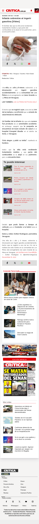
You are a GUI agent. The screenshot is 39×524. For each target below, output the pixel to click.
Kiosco (22, 481)
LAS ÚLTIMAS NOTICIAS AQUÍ (25, 102)
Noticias (5, 505)
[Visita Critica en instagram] (32, 501)
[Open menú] (3, 10)
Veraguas (16, 73)
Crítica (5, 481)
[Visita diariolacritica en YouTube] (26, 501)
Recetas (6, 493)
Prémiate (23, 490)
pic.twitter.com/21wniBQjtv (26, 252)
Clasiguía (23, 487)
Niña (11, 73)
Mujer (5, 490)
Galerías (33, 505)
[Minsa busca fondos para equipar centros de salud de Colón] (19, 284)
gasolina (22, 73)
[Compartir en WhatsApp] (23, 63)
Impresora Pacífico (26, 493)
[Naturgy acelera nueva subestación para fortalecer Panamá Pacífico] (9, 323)
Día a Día (6, 487)
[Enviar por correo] (29, 64)
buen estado (30, 73)
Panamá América (9, 484)
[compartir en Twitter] (15, 64)
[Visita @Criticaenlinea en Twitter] (13, 501)
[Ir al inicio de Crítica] (16, 10)
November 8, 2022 (9, 257)
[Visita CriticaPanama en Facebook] (6, 501)
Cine (22, 484)
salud (5, 75)
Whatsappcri (14, 505)
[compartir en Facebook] (7, 64)
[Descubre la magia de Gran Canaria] (9, 334)
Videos (24, 505)
